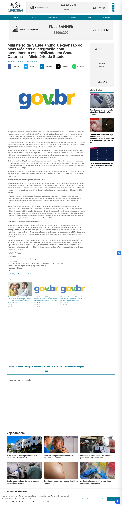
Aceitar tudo (113, 499)
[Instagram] (113, 7)
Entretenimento (52, 17)
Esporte (33, 17)
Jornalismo (16, 17)
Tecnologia (106, 17)
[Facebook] (113, 4)
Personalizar (86, 499)
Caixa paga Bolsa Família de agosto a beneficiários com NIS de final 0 (101, 165)
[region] (61, 497)
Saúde (89, 17)
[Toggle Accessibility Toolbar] (118, 502)
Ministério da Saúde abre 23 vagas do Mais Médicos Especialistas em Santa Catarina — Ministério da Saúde (71, 298)
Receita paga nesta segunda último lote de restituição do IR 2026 (101, 112)
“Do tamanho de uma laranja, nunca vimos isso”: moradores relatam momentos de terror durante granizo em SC (102, 139)
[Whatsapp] (113, 10)
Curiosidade (72, 17)
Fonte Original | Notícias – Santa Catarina (22, 274)
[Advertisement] (47, 336)
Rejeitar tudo (99, 499)
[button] (14, 66)
